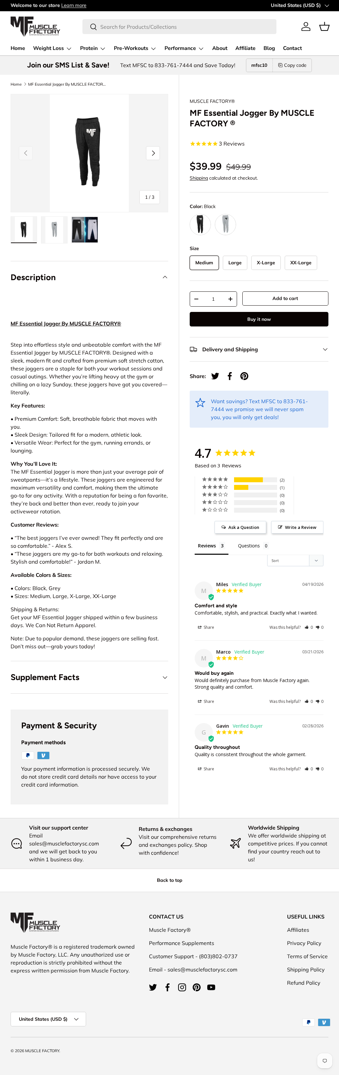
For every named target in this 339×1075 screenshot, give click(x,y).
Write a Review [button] (300, 527)
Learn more (73, 5)
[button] (324, 26)
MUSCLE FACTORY (42, 1050)
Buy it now (259, 319)
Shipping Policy (306, 969)
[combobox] (179, 26)
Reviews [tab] (207, 545)
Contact (292, 48)
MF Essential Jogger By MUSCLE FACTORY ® (68, 84)
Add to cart (285, 298)
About (219, 48)
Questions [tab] (249, 545)
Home (18, 48)
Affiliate (245, 48)
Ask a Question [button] (243, 527)
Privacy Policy (304, 943)
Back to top (169, 880)
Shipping (199, 178)
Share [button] (208, 627)
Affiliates (298, 929)
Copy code (295, 65)
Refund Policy (303, 982)
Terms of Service (307, 956)
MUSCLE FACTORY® (212, 101)
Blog (269, 48)
